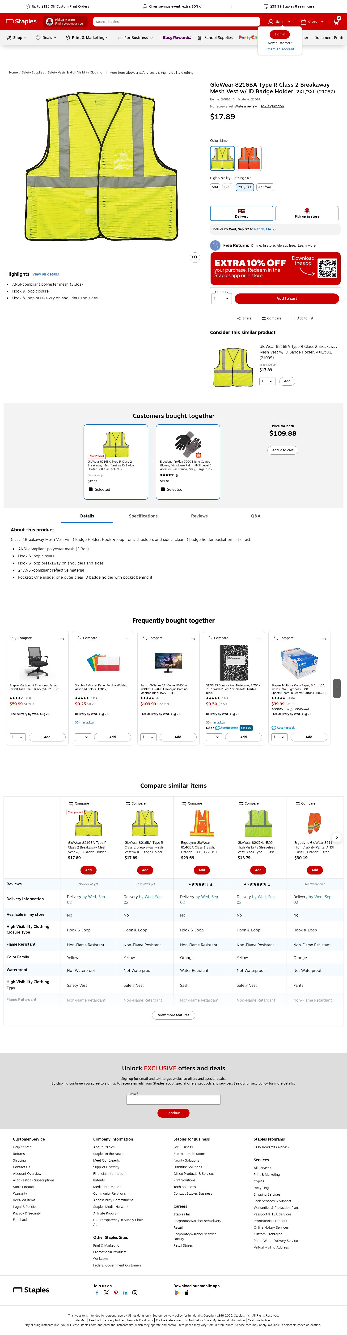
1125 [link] (28, 698)
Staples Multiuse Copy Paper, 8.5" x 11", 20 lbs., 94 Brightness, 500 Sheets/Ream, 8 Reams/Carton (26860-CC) (298, 689)
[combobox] (176, 21)
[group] (37, 688)
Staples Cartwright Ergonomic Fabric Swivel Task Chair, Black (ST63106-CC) (36, 687)
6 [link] (177, 475)
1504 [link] (94, 698)
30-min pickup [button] (84, 722)
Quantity (221, 292)
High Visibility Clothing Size (230, 178)
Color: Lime (219, 140)
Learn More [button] (307, 245)
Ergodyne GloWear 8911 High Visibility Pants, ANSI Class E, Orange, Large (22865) (314, 847)
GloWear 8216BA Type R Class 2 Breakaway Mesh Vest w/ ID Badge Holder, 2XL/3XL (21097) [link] (111, 465)
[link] (57, 6)
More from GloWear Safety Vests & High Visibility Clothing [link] (152, 72)
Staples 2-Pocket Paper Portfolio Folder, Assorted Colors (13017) (101, 687)
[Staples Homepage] (21, 22)
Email (132, 1094)
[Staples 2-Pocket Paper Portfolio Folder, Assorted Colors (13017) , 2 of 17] (103, 663)
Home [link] (13, 72)
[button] (255, 21)
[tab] (87, 516)
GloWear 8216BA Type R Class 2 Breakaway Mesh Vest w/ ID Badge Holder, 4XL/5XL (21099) (298, 352)
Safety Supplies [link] (33, 72)
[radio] (242, 213)
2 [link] (269, 884)
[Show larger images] (195, 257)
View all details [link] (45, 274)
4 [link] (211, 884)
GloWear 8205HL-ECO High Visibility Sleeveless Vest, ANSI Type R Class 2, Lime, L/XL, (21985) (258, 847)
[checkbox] (116, 489)
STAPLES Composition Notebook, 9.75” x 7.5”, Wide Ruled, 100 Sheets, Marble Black (233, 689)
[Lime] (222, 158)
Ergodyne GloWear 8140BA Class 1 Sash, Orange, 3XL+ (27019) (199, 847)
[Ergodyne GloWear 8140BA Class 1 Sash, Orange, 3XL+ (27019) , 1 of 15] (202, 824)
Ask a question (272, 106)
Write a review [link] (246, 106)
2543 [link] (225, 698)
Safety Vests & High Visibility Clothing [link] (75, 72)
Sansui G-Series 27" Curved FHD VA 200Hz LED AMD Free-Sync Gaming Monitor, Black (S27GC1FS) (163, 689)
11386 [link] (291, 698)
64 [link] (158, 698)
